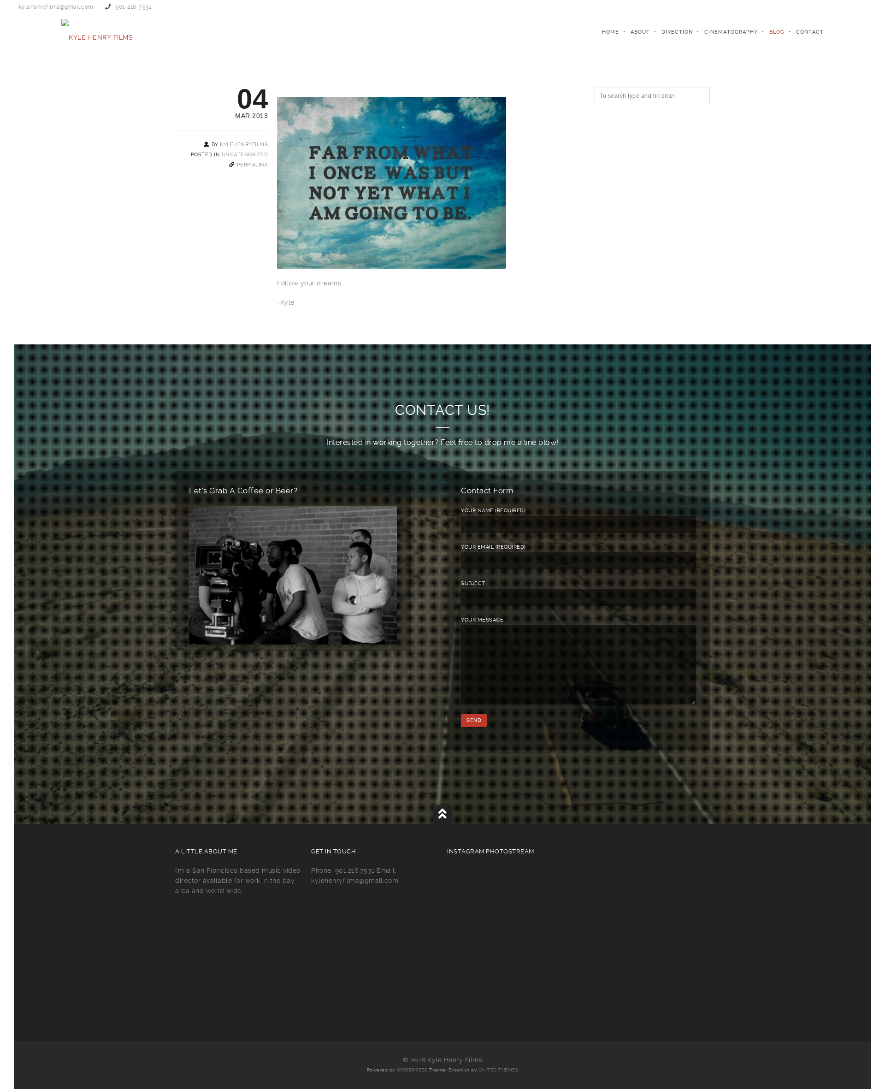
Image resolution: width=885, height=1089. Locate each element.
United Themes (498, 1069)
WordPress (412, 1069)
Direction (677, 32)
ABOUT (640, 32)
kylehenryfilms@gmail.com (56, 7)
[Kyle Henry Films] (97, 32)
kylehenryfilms (244, 145)
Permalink (252, 165)
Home (610, 32)
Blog (777, 32)
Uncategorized (245, 155)
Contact (810, 32)
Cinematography (731, 32)
